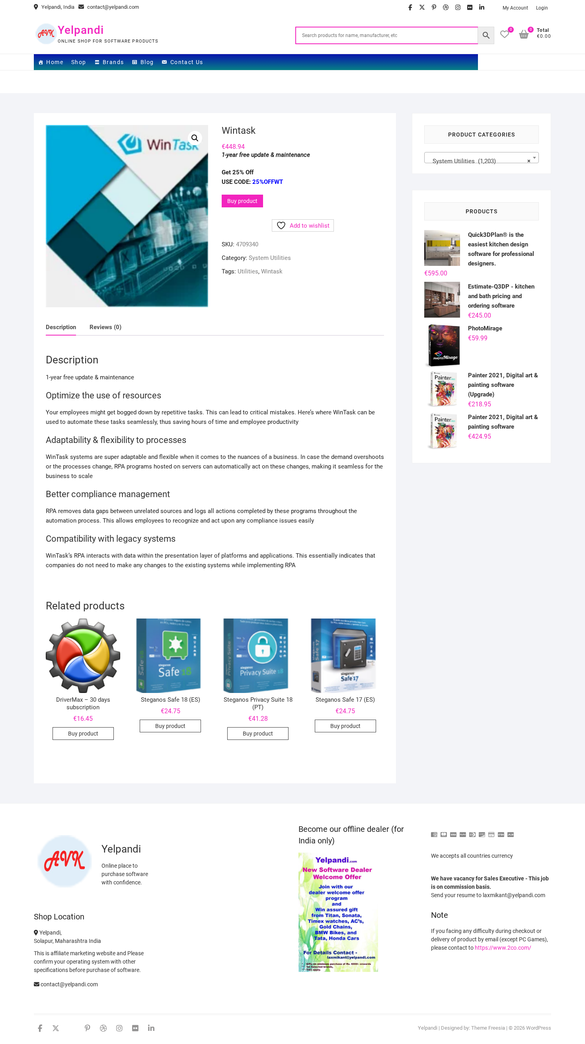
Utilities (248, 271)
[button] (195, 138)
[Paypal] (463, 831)
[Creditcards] (491, 831)
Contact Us (186, 62)
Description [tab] (61, 327)
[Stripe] (501, 831)
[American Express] (434, 831)
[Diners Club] (472, 831)
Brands (113, 62)
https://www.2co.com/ (503, 947)
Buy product (242, 201)
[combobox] (481, 157)
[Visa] (453, 831)
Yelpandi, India (57, 7)
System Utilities (270, 257)
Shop (78, 62)
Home (54, 62)
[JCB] (510, 831)
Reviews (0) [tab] (105, 327)
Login (542, 8)
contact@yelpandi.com (112, 7)
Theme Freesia (488, 1028)
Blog (147, 62)
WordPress (538, 1028)
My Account (515, 8)
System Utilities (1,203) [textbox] (479, 161)
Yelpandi (81, 30)
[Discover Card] (482, 831)
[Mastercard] (444, 831)
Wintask (272, 271)
